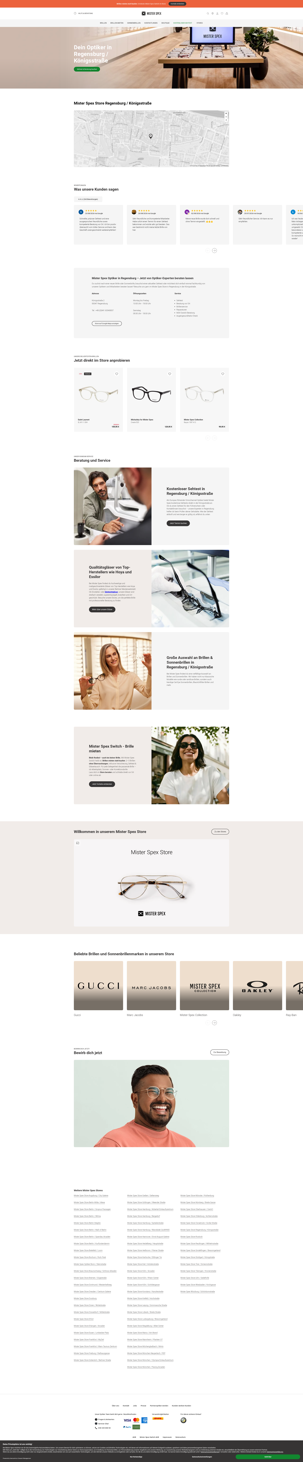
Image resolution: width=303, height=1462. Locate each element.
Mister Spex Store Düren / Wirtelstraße (90, 1305)
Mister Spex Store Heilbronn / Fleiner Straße (145, 1250)
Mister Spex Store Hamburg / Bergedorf (143, 1216)
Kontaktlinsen (150, 23)
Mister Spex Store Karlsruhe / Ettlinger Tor (144, 1257)
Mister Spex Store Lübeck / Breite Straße (144, 1312)
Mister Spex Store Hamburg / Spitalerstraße (145, 1223)
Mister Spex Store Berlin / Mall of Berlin (90, 1229)
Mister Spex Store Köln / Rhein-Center (143, 1277)
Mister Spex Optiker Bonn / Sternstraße (90, 1264)
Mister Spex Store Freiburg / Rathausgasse (92, 1353)
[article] (98, 225)
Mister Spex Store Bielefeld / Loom (88, 1250)
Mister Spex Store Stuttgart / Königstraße (197, 1257)
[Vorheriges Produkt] (207, 438)
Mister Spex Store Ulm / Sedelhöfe (194, 1277)
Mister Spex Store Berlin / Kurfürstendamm (91, 1243)
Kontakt (126, 1406)
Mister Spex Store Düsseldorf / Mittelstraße (92, 1312)
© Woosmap (194, 166)
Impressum (167, 1437)
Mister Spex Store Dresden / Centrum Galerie (92, 1291)
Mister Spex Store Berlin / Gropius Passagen (92, 1209)
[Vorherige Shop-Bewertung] (207, 250)
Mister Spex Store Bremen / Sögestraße (90, 1277)
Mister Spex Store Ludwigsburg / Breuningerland (147, 1319)
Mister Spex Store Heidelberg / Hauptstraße (145, 1243)
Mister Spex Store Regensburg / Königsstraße (199, 1229)
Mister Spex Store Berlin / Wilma (87, 1216)
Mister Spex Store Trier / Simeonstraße (196, 1264)
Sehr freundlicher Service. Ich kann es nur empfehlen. (256, 220)
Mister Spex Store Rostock (191, 1236)
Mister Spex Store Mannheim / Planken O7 (145, 1339)
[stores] (212, 13)
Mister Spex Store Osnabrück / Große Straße (198, 1223)
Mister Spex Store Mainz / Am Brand (142, 1332)
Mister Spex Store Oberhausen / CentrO (196, 1209)
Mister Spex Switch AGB (149, 1437)
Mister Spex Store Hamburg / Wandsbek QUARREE (148, 1229)
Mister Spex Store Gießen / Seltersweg (143, 1195)
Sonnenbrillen (133, 23)
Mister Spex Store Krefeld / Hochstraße (143, 1298)
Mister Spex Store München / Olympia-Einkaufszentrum (150, 1360)
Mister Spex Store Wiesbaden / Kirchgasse (198, 1284)
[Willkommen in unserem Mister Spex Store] (151, 883)
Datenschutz (181, 1437)
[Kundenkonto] (217, 13)
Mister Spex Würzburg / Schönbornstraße (197, 1291)
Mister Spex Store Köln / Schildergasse (143, 1284)
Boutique (165, 23)
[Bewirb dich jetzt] (151, 1103)
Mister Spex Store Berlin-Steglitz (87, 1223)
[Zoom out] (226, 116)
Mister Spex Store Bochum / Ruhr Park (90, 1257)
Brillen (103, 23)
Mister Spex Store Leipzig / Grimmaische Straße (147, 1305)
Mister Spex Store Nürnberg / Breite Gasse (197, 1202)
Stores (200, 23)
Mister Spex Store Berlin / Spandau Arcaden (92, 1236)
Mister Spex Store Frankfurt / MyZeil (89, 1339)
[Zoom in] (226, 113)
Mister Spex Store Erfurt (84, 1319)
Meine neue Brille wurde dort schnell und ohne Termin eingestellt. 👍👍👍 (202, 220)
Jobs (135, 1406)
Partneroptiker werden (159, 1406)
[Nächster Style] (207, 1022)
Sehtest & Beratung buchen (87, 69)
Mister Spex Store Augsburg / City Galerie (91, 1195)
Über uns (115, 1406)
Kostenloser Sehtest (182, 23)
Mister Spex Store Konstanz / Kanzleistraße (145, 1291)
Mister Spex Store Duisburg (85, 1298)
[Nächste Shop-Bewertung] (214, 250)
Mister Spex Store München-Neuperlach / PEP (146, 1353)
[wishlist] (116, 374)
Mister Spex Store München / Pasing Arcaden (146, 1367)
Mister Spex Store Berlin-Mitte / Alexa (89, 1202)
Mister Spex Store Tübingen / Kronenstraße (198, 1271)
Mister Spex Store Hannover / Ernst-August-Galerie (148, 1236)
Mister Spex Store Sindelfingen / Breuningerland (200, 1250)
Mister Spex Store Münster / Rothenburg (197, 1195)
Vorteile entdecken (177, 4)
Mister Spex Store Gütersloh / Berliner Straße (92, 1360)
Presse (143, 1406)
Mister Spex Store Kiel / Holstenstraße (143, 1264)
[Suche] (207, 13)
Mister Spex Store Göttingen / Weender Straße (146, 1202)
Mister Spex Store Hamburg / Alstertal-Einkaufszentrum (150, 1209)
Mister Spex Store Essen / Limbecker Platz (91, 1332)
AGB (134, 1437)
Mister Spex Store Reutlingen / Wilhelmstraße (199, 1243)
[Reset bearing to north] (226, 120)
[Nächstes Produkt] (214, 438)
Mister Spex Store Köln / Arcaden (141, 1271)
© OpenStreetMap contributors (218, 166)
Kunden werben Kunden (181, 1406)
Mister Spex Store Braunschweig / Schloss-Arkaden (95, 1271)
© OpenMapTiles (203, 166)
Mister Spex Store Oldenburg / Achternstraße (199, 1216)
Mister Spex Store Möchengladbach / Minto (145, 1346)
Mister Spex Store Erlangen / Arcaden (89, 1325)
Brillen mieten (116, 23)
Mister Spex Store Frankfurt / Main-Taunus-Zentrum (95, 1346)
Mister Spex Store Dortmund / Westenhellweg (93, 1284)
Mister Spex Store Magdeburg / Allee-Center (145, 1325)
